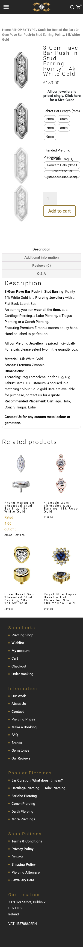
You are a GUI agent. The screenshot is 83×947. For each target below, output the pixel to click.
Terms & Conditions (27, 841)
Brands (17, 743)
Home (6, 30)
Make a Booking (24, 727)
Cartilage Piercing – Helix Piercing (38, 788)
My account (21, 651)
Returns (17, 857)
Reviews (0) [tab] (41, 265)
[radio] (50, 118)
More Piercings (23, 819)
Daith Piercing (22, 811)
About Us (19, 704)
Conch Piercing (23, 804)
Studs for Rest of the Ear (55, 30)
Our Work (19, 696)
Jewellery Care (23, 880)
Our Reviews (21, 758)
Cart (15, 658)
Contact (18, 712)
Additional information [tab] (41, 257)
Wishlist (18, 643)
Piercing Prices (23, 719)
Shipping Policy (24, 864)
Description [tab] (41, 249)
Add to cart (59, 211)
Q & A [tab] (41, 274)
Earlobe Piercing (24, 796)
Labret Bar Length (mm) (62, 111)
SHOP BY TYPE (24, 30)
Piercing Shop (22, 635)
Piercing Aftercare (26, 872)
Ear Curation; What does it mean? (37, 780)
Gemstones (20, 750)
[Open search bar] (72, 7)
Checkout (19, 666)
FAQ (15, 735)
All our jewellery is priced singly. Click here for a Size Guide (62, 95)
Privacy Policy (22, 849)
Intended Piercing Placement (57, 153)
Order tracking (22, 674)
